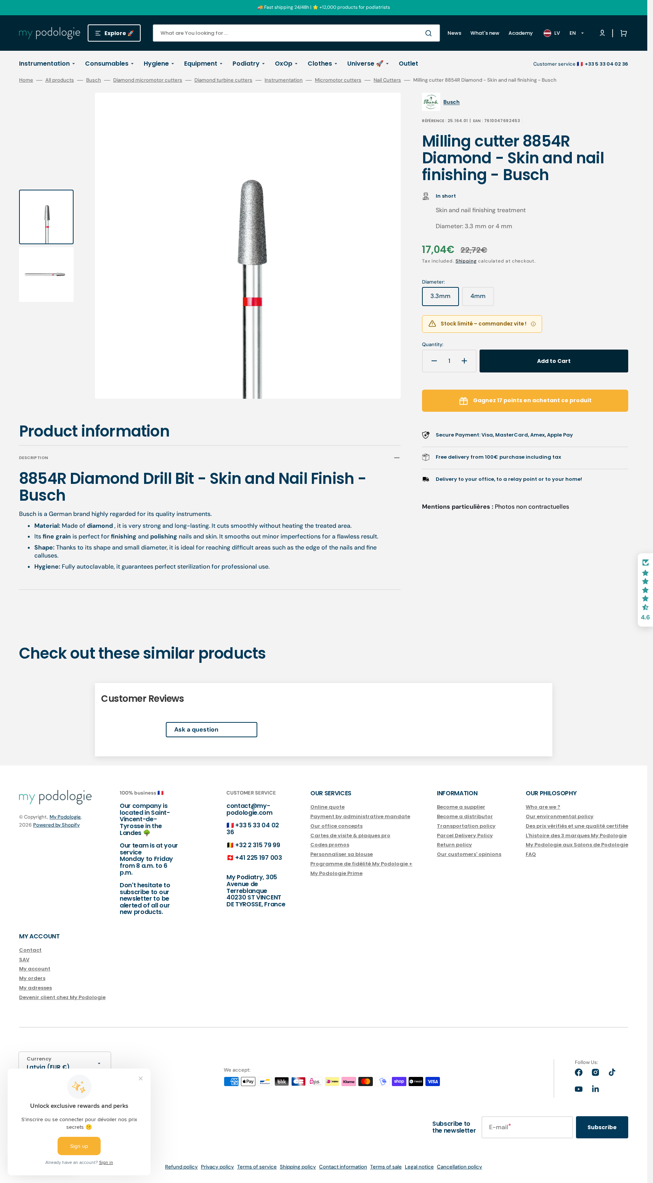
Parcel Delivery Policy (465, 835)
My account (34, 968)
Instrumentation (284, 80)
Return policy (454, 844)
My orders (32, 978)
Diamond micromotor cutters (147, 80)
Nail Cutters (387, 80)
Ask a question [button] (196, 729)
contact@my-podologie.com (249, 809)
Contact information (343, 1167)
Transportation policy (466, 826)
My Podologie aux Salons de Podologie (577, 844)
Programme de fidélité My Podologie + (361, 863)
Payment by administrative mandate (360, 816)
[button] (622, 33)
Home (26, 80)
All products (59, 80)
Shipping (466, 261)
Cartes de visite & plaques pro (350, 835)
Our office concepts (336, 826)
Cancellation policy (459, 1167)
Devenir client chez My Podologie (62, 997)
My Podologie (65, 817)
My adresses (35, 987)
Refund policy (181, 1167)
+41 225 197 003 (258, 857)
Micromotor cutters (338, 80)
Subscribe (602, 1127)
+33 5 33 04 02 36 (252, 828)
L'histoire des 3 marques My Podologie (576, 835)
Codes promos (329, 844)
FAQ (531, 854)
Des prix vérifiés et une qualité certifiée (577, 826)
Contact (30, 950)
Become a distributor (465, 816)
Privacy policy (217, 1167)
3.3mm (444, 299)
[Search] (430, 33)
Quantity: (432, 345)
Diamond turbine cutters (223, 80)
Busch (93, 80)
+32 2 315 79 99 (257, 845)
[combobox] (296, 33)
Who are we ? (543, 807)
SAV (24, 959)
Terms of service (257, 1167)
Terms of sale (386, 1167)
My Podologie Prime (336, 873)
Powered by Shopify (56, 825)
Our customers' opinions (469, 854)
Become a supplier (461, 807)
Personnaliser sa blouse (341, 854)
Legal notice (419, 1167)
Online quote (327, 807)
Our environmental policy (560, 816)
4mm (482, 299)
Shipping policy (298, 1167)
